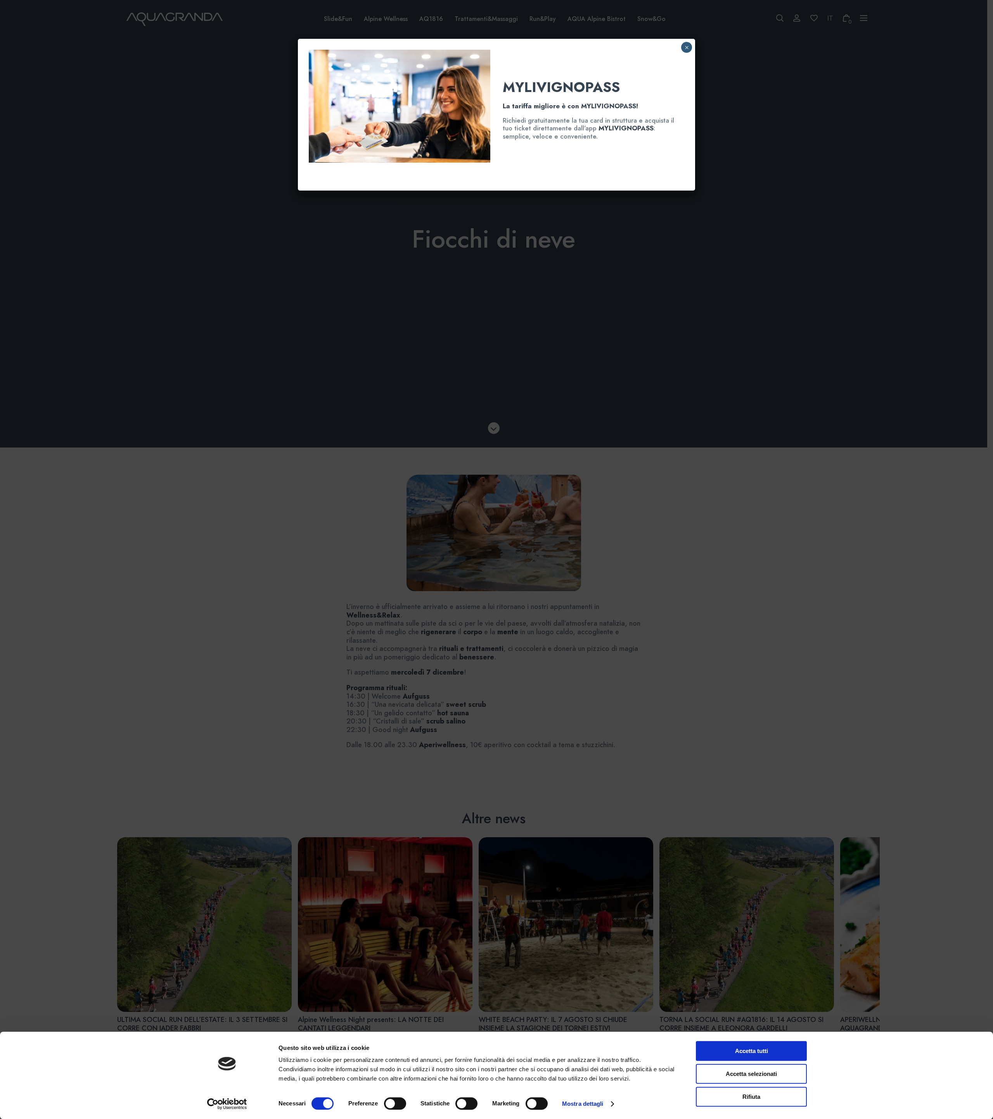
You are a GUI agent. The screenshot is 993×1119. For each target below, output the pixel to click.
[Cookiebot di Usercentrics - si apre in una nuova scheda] (227, 1104)
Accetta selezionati (751, 1073)
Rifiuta (751, 1096)
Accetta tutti (751, 1051)
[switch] (386, 1103)
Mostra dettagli (583, 1103)
